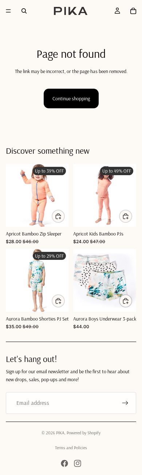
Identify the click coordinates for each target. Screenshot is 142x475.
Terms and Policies (71, 447)
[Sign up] (125, 403)
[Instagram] (77, 463)
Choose (64, 216)
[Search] (24, 11)
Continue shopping (71, 98)
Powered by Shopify (83, 432)
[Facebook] (64, 463)
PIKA (60, 432)
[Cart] (133, 11)
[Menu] (8, 11)
